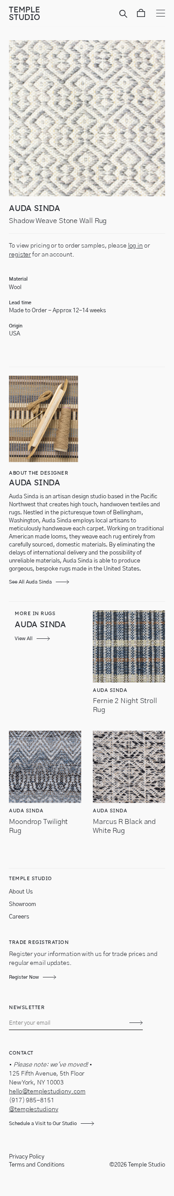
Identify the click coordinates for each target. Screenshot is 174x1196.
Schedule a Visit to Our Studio (43, 1123)
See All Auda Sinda (30, 581)
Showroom (22, 904)
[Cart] (141, 14)
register (20, 255)
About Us (21, 892)
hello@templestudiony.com (47, 1091)
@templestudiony (33, 1109)
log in (135, 246)
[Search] (124, 14)
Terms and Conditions (36, 1165)
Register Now (24, 977)
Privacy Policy (26, 1157)
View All (24, 638)
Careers (19, 917)
